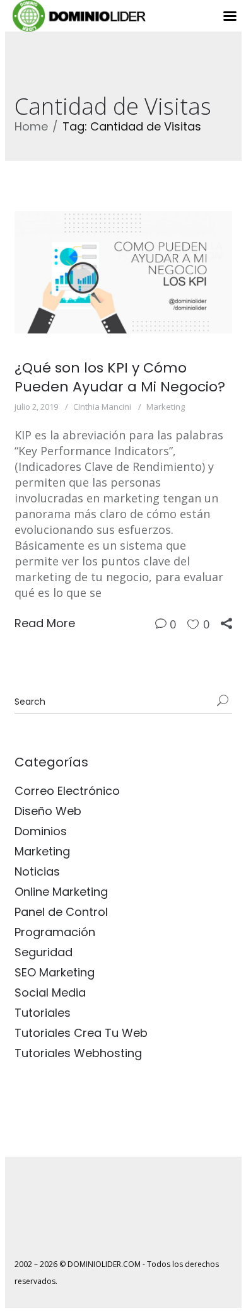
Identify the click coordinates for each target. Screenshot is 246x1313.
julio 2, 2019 (36, 406)
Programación (55, 932)
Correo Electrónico (67, 791)
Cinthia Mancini (102, 406)
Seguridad (44, 952)
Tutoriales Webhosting (78, 1053)
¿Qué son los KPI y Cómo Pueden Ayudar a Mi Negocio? (120, 377)
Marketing (165, 406)
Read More (45, 623)
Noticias (37, 871)
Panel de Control (61, 912)
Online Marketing (61, 891)
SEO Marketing (55, 972)
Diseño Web (48, 811)
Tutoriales (43, 1013)
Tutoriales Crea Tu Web (81, 1033)
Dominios (41, 831)
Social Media (50, 992)
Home (31, 126)
